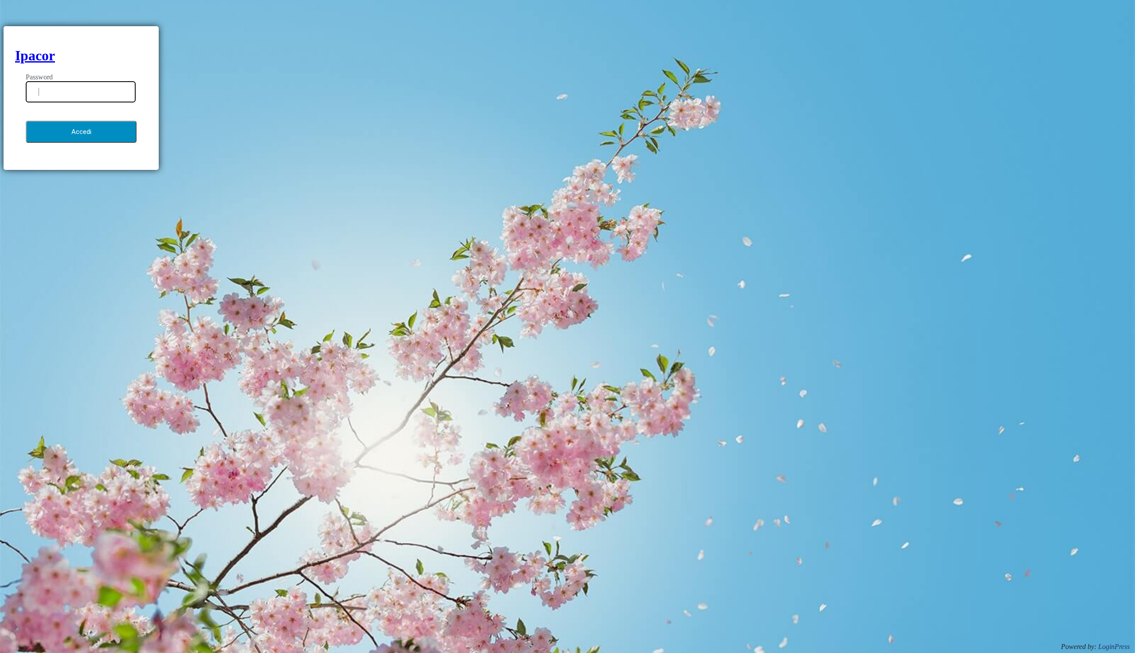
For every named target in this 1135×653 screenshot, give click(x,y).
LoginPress (1114, 646)
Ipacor (35, 55)
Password (39, 77)
